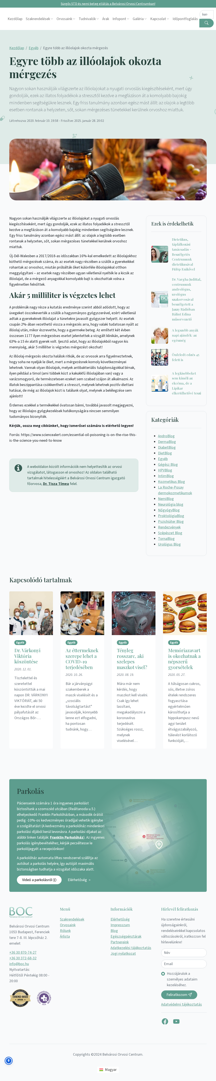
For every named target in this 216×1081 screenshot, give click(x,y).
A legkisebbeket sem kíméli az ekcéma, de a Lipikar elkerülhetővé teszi (186, 383)
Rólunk (65, 930)
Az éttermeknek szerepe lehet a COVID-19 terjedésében (82, 658)
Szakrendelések (38, 19)
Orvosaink (64, 19)
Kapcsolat (158, 19)
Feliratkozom (177, 994)
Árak (105, 19)
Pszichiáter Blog (171, 521)
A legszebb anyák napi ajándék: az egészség (185, 335)
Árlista (65, 936)
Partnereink (120, 942)
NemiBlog (166, 498)
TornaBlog (166, 538)
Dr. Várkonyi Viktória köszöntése (27, 656)
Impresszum (120, 925)
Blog (114, 930)
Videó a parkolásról (37, 880)
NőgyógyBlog (169, 510)
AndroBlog (166, 436)
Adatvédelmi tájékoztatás (181, 1004)
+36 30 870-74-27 (22, 952)
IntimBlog (166, 476)
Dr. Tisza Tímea (56, 483)
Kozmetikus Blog (171, 481)
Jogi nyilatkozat (123, 953)
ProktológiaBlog (171, 516)
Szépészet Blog (170, 533)
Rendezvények (169, 527)
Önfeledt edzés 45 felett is (185, 357)
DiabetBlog (167, 447)
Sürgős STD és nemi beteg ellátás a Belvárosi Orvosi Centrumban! (108, 3)
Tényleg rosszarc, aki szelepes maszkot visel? (132, 658)
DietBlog (165, 453)
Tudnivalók (87, 19)
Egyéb (33, 48)
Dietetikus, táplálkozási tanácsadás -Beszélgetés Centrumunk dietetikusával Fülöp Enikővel (183, 254)
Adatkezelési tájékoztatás (131, 948)
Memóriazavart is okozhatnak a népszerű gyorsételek (184, 658)
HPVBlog (165, 470)
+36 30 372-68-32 (22, 958)
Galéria (138, 19)
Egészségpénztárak (126, 936)
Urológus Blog (169, 544)
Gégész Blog (168, 464)
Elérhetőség (78, 880)
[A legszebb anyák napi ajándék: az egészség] (159, 335)
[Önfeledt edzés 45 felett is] (159, 357)
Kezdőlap (15, 19)
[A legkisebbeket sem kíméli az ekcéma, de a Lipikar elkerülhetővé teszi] (159, 383)
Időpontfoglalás (185, 19)
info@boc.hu (19, 964)
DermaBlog (167, 441)
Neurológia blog (170, 504)
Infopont (119, 19)
